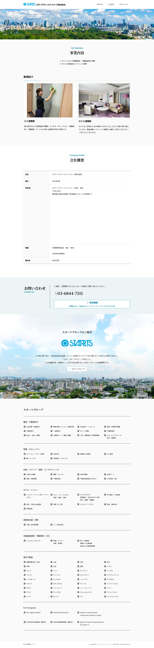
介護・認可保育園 (32, 525)
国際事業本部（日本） (34, 562)
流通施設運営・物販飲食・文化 (36, 535)
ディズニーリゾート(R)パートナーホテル (38, 496)
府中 (108, 438)
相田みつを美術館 (86, 543)
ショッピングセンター (34, 541)
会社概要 (111, 4)
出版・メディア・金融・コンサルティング (41, 469)
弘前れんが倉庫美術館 (87, 546)
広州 (108, 562)
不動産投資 (110, 431)
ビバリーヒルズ (112, 584)
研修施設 (29, 509)
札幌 (54, 497)
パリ (81, 596)
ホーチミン (83, 571)
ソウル (109, 566)
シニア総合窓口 (58, 525)
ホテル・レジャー (30, 489)
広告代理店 (83, 474)
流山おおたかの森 (94, 497)
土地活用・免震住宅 (33, 427)
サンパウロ (57, 592)
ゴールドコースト (113, 596)
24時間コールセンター (60, 458)
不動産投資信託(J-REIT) (88, 479)
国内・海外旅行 (112, 504)
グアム (29, 592)
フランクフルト (112, 592)
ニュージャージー (86, 588)
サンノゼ (83, 584)
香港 (81, 566)
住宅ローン (110, 474)
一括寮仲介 (57, 431)
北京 (81, 562)
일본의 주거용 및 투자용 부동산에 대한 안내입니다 (92, 623)
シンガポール (31, 579)
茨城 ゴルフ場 (57, 504)
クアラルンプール (113, 575)
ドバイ (29, 596)
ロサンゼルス (57, 584)
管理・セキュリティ (31, 449)
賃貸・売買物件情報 (113, 427)
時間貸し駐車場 (85, 454)
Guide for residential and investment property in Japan (90, 613)
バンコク (110, 571)
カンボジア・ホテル (86, 504)
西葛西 (92, 500)
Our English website (34, 612)
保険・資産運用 (32, 479)
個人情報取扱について (29, 644)
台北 (54, 566)
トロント (29, 584)
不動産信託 (57, 479)
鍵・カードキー (32, 458)
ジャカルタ (57, 579)
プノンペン (57, 575)
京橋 (54, 543)
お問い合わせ (123, 4)
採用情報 (92, 304)
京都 (59, 497)
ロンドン (56, 596)
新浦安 (60, 543)
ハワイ (109, 588)
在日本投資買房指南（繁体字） (63, 622)
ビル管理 (110, 454)
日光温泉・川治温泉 (113, 495)
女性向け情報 (31, 474)
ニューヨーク (57, 588)
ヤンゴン (29, 575)
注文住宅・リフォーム (87, 427)
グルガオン (110, 579)
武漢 (28, 566)
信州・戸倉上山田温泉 (34, 504)
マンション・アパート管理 (35, 454)
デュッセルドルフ (86, 592)
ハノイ (55, 571)
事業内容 (100, 4)
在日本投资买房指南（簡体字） (37, 622)
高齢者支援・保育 (30, 519)
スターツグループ (78, 369)
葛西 (86, 500)
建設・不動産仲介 (30, 422)
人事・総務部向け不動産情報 (89, 435)
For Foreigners (29, 607)
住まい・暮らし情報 (33, 435)
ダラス (29, 588)
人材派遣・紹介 (112, 479)
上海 (54, 562)
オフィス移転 (84, 431)
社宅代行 (56, 454)
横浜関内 (83, 497)
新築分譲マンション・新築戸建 (63, 427)
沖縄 (64, 497)
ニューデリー (84, 579)
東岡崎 (113, 438)
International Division (61, 612)
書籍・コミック (58, 474)
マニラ (29, 571)
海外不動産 (28, 557)
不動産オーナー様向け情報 (62, 435)
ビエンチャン (84, 575)
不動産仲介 (30, 431)
